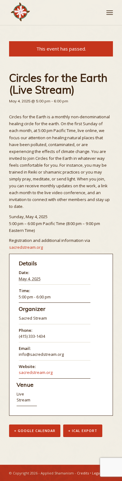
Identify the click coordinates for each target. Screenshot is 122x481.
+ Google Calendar (34, 430)
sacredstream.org (26, 247)
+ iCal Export (82, 430)
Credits (83, 473)
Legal (96, 473)
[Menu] (109, 12)
